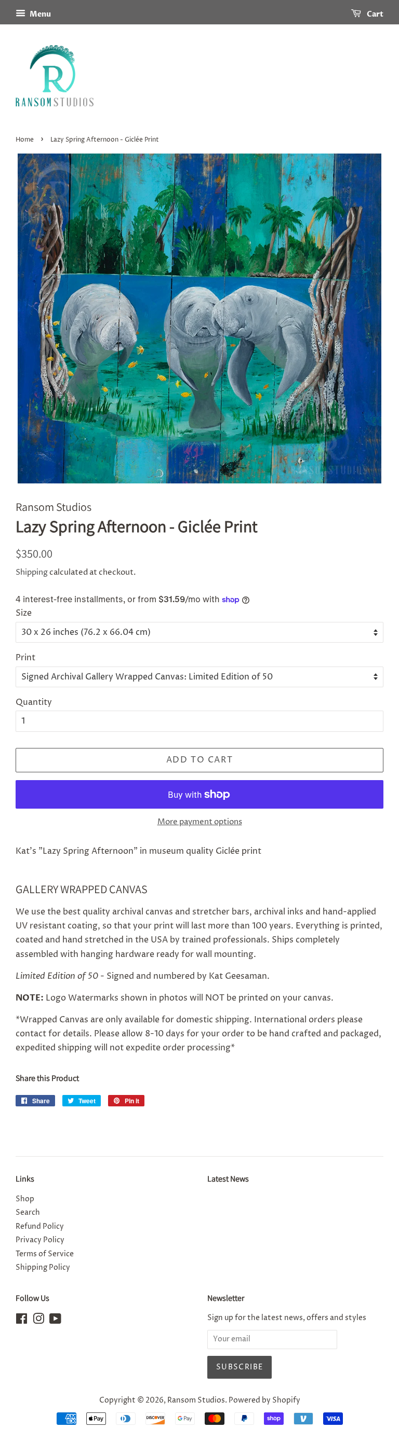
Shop (25, 1199)
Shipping (32, 572)
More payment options (199, 821)
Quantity (34, 702)
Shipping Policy (43, 1267)
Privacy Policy (40, 1240)
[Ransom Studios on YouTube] (55, 1321)
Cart (374, 14)
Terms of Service (45, 1254)
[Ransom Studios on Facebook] (22, 1321)
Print (25, 657)
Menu (39, 14)
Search (28, 1212)
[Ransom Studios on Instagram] (38, 1321)
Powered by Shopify (264, 1400)
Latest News (228, 1178)
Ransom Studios (196, 1400)
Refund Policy (40, 1226)
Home (25, 139)
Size (24, 613)
